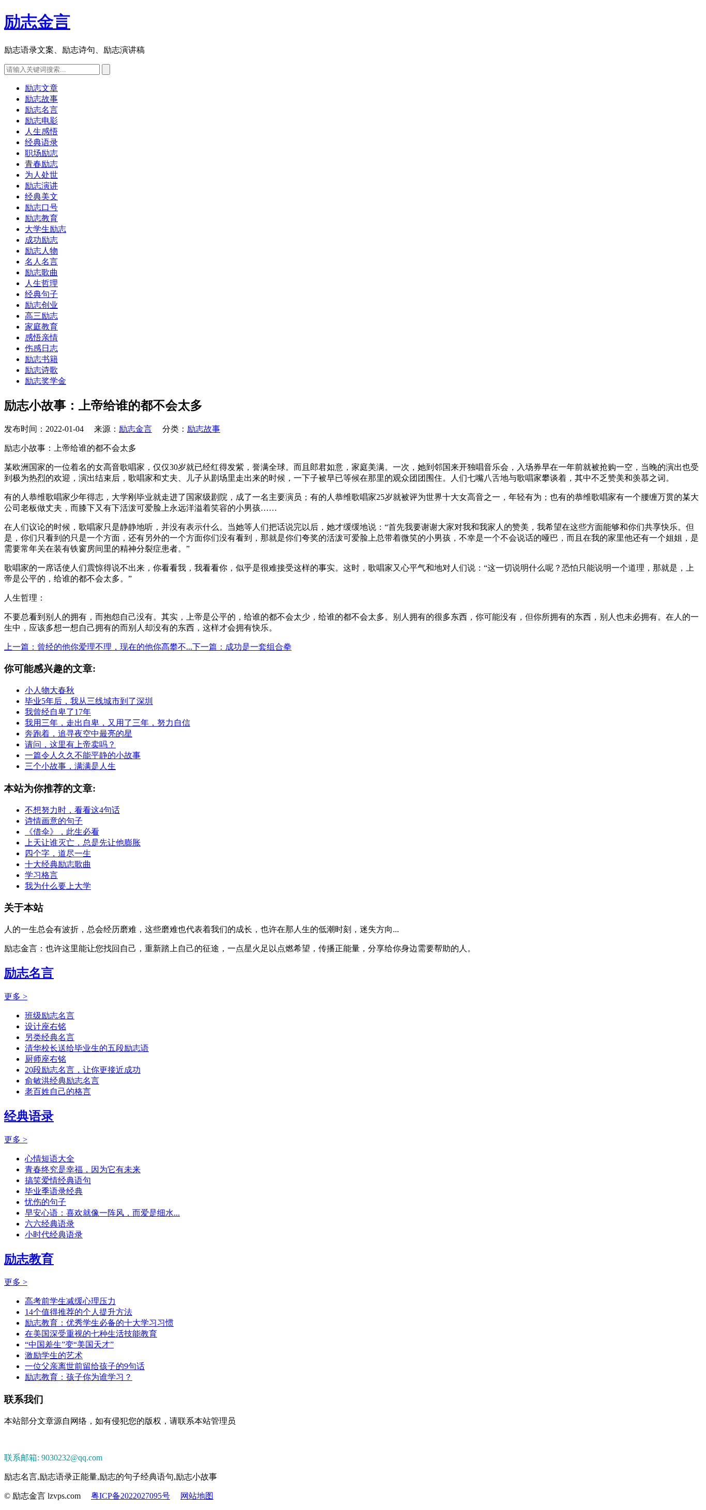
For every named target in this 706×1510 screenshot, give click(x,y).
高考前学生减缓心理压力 (70, 1301)
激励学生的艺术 (54, 1355)
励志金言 (37, 21)
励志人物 (41, 250)
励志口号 (41, 207)
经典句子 (41, 294)
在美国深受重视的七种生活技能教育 (91, 1333)
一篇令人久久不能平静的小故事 (83, 755)
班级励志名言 (49, 1015)
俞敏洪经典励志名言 (62, 1080)
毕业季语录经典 (54, 1191)
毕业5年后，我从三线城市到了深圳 (89, 701)
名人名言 (41, 261)
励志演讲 (41, 185)
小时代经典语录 (54, 1234)
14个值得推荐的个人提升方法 (78, 1312)
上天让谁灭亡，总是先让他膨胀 (83, 842)
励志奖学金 (45, 380)
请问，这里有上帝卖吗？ (70, 744)
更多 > (15, 996)
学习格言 (41, 875)
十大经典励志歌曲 (58, 864)
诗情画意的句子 (54, 820)
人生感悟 (41, 131)
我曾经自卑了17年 (58, 711)
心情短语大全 (49, 1158)
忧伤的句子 (45, 1202)
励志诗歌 (41, 370)
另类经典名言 (49, 1037)
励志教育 (41, 218)
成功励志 (41, 239)
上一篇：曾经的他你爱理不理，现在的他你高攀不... (98, 646)
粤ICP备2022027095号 (130, 1495)
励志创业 (41, 305)
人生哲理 (41, 283)
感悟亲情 (41, 337)
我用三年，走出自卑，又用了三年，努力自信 (107, 722)
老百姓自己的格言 (58, 1091)
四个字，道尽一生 (58, 853)
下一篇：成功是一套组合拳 (241, 646)
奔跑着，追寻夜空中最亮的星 (78, 733)
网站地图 (196, 1495)
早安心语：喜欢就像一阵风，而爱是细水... (102, 1212)
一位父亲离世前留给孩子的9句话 (85, 1366)
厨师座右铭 (45, 1059)
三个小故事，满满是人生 (70, 766)
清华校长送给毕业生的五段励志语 (87, 1048)
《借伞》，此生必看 (62, 831)
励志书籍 (41, 359)
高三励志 (41, 315)
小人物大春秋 (49, 690)
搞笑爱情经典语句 (58, 1180)
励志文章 (41, 88)
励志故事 (41, 99)
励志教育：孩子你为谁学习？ (78, 1377)
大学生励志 (45, 229)
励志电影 (41, 120)
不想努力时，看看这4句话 (72, 810)
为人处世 (41, 174)
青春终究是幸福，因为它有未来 (83, 1169)
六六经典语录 (49, 1223)
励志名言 (41, 109)
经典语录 (41, 142)
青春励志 (41, 164)
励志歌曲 (41, 272)
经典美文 (41, 196)
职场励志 (41, 153)
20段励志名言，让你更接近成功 (83, 1069)
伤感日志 (41, 348)
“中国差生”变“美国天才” (69, 1344)
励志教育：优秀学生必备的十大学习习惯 (99, 1322)
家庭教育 (41, 326)
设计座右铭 (45, 1026)
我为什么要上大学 (58, 886)
